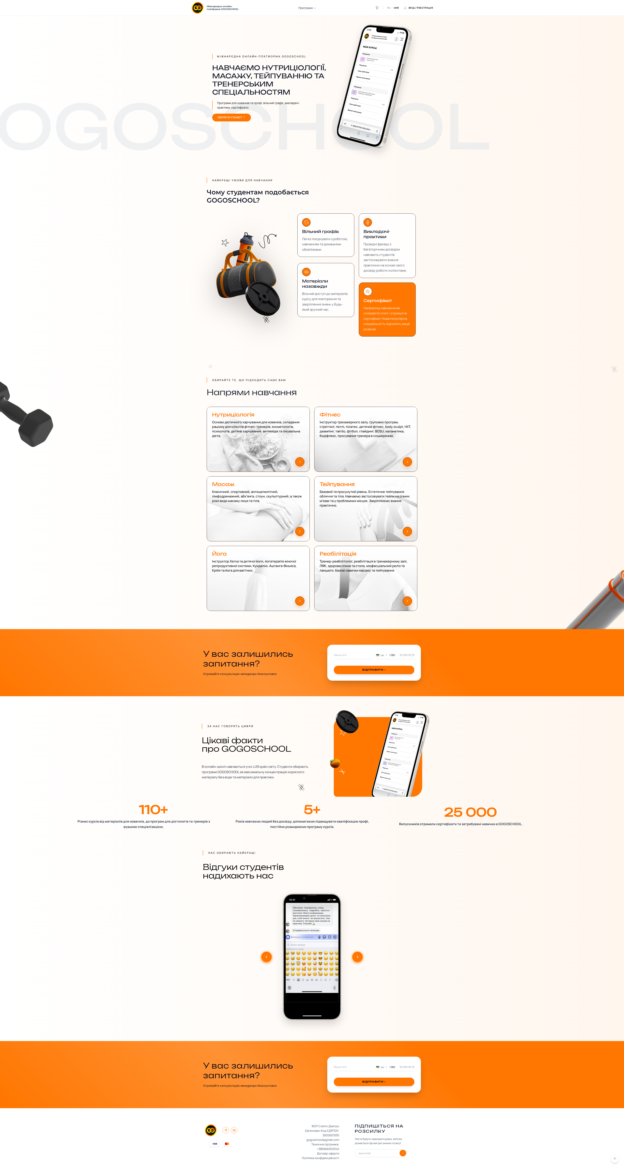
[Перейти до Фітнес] (407, 461)
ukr (396, 7)
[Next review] (357, 957)
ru (388, 7)
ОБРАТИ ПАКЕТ (229, 117)
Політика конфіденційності (320, 1158)
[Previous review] (266, 957)
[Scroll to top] (615, 1159)
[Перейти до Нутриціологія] (299, 461)
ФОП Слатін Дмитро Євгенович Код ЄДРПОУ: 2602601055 (322, 1130)
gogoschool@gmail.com (322, 1140)
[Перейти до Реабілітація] (407, 601)
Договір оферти (328, 1153)
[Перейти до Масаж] (299, 531)
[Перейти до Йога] (299, 601)
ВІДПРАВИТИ (374, 670)
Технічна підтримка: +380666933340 (325, 1146)
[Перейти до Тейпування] (407, 531)
